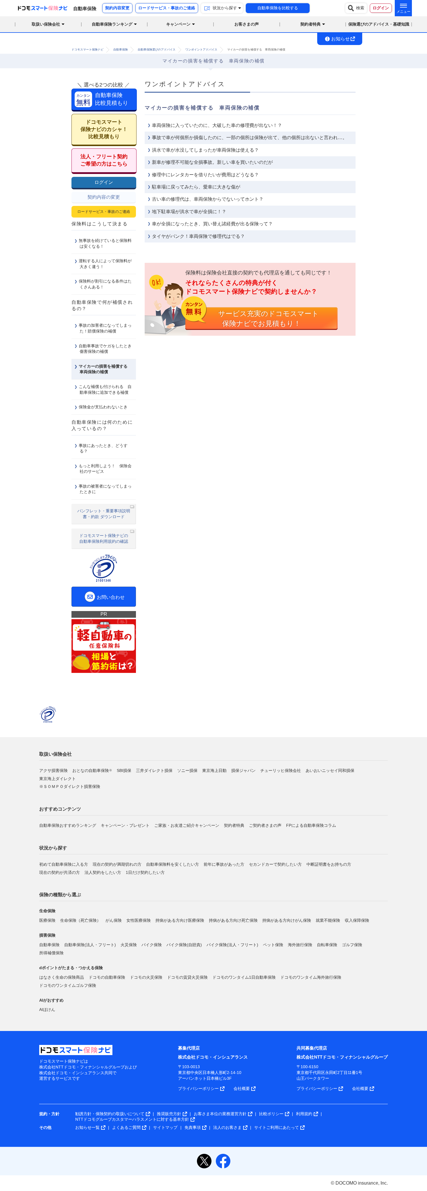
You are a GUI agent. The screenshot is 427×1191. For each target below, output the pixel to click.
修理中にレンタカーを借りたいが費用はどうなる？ (205, 174)
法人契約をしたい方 (103, 872)
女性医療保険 (138, 920)
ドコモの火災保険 (146, 977)
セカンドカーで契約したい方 (275, 864)
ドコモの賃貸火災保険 (187, 977)
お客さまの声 (246, 24)
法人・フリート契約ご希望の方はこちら (104, 160)
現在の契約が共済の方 (59, 872)
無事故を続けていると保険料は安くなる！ (105, 243)
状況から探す (53, 847)
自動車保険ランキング (112, 24)
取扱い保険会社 (55, 754)
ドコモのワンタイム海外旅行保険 (310, 977)
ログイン (103, 182)
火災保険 (129, 944)
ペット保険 (273, 944)
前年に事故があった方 (224, 864)
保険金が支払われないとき (103, 407)
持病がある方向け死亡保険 (233, 920)
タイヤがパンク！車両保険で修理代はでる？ (198, 236)
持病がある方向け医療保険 (179, 920)
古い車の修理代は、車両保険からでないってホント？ (207, 199)
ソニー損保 (187, 770)
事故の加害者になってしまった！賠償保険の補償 (105, 328)
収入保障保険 (357, 920)
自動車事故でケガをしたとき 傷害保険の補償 (107, 349)
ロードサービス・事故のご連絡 (166, 8)
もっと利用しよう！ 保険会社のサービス (105, 469)
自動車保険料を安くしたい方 (172, 864)
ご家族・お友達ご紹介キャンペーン (186, 825)
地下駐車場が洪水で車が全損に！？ (189, 211)
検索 (360, 8)
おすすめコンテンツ (60, 808)
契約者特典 (234, 825)
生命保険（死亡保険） (80, 920)
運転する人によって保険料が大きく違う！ (105, 263)
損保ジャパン (243, 770)
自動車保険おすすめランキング (67, 825)
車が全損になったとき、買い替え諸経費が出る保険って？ (212, 223)
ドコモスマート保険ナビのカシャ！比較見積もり (104, 129)
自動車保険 (49, 944)
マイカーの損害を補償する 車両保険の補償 (105, 369)
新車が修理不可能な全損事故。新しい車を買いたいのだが (212, 162)
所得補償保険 (51, 952)
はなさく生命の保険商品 (61, 977)
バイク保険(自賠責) (184, 944)
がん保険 (113, 920)
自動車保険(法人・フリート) (90, 944)
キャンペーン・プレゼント (125, 825)
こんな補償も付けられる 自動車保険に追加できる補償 (105, 389)
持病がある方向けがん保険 (286, 920)
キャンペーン (178, 24)
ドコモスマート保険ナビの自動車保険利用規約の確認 (103, 538)
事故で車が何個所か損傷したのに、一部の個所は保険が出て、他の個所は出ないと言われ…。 (249, 137)
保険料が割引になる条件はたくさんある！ (105, 284)
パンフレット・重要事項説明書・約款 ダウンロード (103, 514)
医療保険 (47, 920)
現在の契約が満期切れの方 (117, 864)
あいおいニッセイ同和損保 (330, 770)
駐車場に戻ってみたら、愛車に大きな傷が (196, 186)
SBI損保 (124, 770)
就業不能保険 (328, 920)
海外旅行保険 (300, 944)
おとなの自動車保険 (92, 770)
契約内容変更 (117, 8)
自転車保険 (327, 944)
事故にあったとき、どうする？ (103, 448)
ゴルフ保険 (352, 944)
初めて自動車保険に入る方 (63, 864)
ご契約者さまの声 (265, 825)
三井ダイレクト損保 (154, 770)
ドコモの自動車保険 (107, 977)
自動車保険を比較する (277, 8)
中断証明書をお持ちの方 (328, 864)
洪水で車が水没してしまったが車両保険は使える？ (205, 150)
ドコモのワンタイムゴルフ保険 (67, 985)
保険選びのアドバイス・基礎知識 (378, 24)
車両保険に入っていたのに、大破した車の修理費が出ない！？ (217, 125)
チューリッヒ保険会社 (280, 770)
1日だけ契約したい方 (145, 872)
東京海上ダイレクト (57, 778)
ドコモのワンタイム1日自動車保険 (244, 977)
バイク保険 (151, 944)
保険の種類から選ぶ (60, 894)
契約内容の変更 (103, 197)
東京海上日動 (214, 770)
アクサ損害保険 (53, 770)
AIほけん (47, 1009)
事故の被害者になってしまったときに (105, 489)
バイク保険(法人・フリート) (232, 944)
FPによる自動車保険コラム (311, 825)
